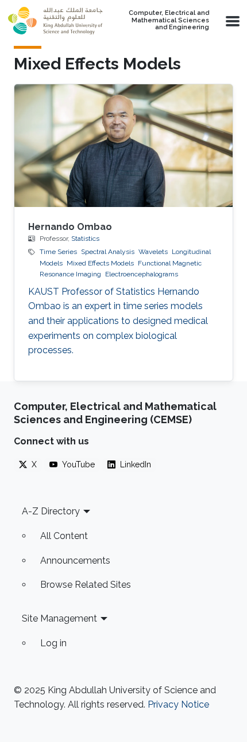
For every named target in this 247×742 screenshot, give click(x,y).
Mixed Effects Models (100, 263)
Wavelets (153, 252)
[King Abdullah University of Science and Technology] (55, 20)
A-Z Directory (51, 511)
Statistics (85, 239)
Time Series (58, 252)
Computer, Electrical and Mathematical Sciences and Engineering (169, 20)
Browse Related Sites (85, 584)
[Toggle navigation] (231, 20)
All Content (64, 535)
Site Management (59, 618)
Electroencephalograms (141, 274)
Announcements (75, 560)
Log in (53, 643)
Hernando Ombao (70, 226)
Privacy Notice (178, 704)
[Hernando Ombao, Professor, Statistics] (123, 145)
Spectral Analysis (107, 252)
